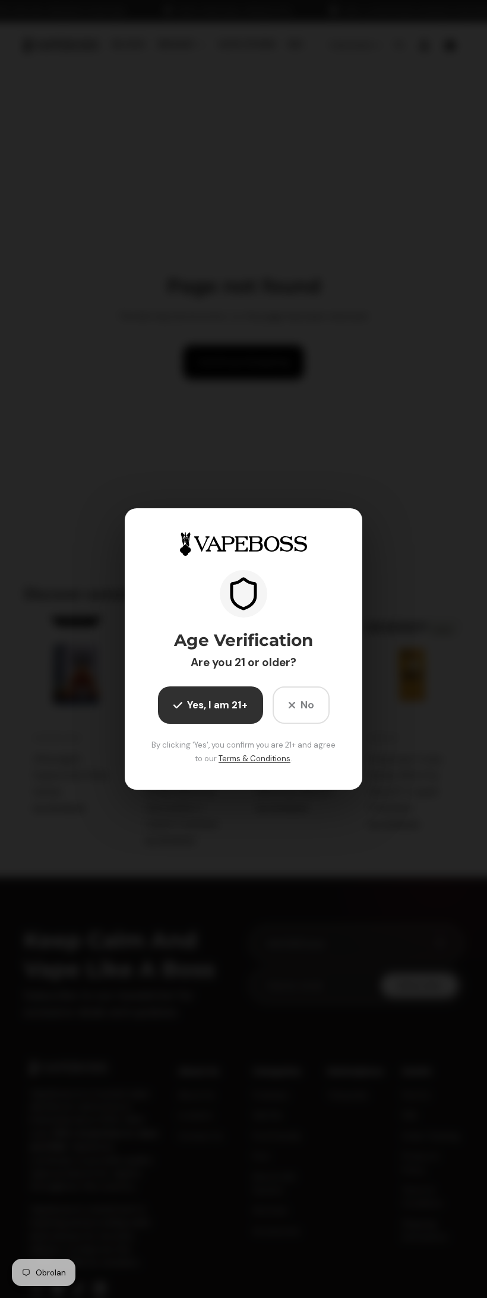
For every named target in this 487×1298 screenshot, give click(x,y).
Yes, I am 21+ (217, 704)
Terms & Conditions (254, 759)
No (307, 704)
